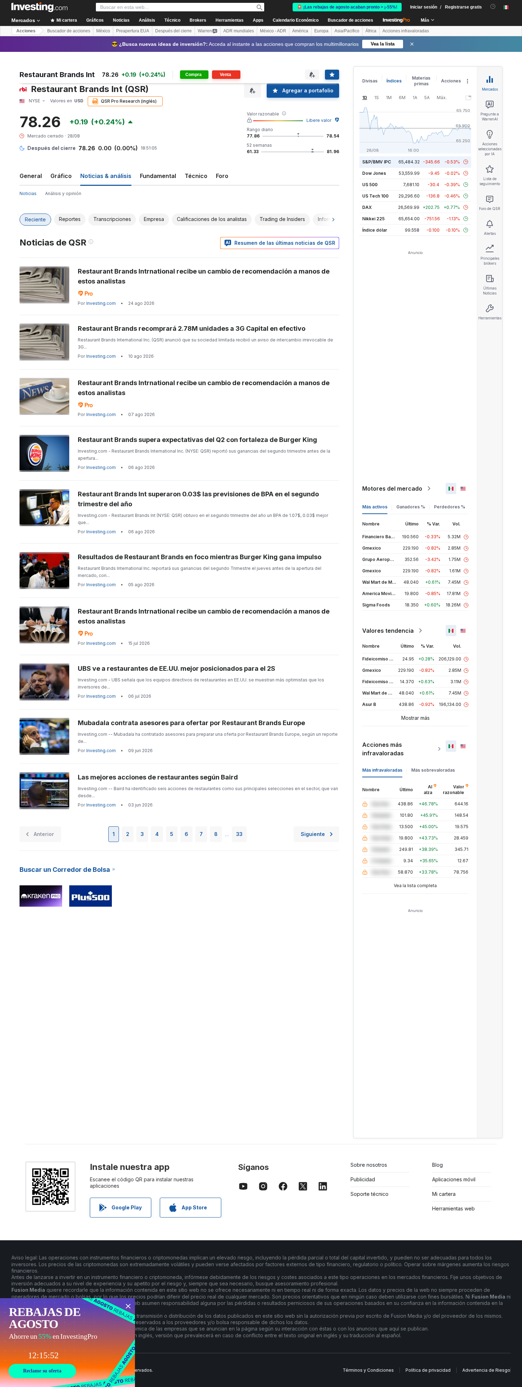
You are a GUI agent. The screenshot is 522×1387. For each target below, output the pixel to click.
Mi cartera (444, 1194)
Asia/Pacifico (347, 30)
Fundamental (158, 175)
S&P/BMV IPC (376, 161)
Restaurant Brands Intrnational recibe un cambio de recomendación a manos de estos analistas (204, 276)
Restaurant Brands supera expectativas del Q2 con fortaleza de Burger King (197, 439)
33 (239, 834)
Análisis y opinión (63, 193)
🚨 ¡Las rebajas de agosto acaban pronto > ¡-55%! (347, 7)
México (103, 30)
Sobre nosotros (368, 1165)
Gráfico (61, 175)
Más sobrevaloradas (433, 770)
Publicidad (362, 1179)
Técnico (196, 175)
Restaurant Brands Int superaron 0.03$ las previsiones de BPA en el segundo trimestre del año (198, 499)
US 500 (369, 184)
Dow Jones (374, 173)
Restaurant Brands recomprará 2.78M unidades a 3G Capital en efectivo (191, 328)
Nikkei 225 (373, 218)
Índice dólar (374, 230)
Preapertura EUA (132, 30)
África (370, 30)
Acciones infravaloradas (405, 30)
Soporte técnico (369, 1194)
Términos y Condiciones (368, 1370)
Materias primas (421, 80)
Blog (437, 1165)
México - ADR (273, 30)
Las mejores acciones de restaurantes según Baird (158, 777)
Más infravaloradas (382, 770)
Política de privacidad (428, 1370)
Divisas (369, 80)
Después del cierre (173, 30)
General (31, 175)
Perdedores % (449, 506)
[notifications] (493, 6)
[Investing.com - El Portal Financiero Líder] (39, 7)
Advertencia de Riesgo (486, 1370)
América (300, 30)
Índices (394, 80)
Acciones (26, 30)
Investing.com (101, 303)
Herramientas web (453, 1208)
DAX (367, 207)
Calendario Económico (296, 20)
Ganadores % (410, 506)
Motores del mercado (392, 488)
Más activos (374, 506)
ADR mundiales (238, 30)
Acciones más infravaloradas (383, 749)
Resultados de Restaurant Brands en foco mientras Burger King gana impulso (199, 557)
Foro (222, 175)
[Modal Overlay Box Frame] (67, 1342)
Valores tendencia (388, 630)
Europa (321, 30)
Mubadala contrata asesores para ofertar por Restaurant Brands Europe (191, 723)
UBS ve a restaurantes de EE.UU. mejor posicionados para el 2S (176, 668)
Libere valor (318, 120)
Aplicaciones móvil (453, 1179)
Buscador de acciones (350, 20)
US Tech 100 (375, 196)
